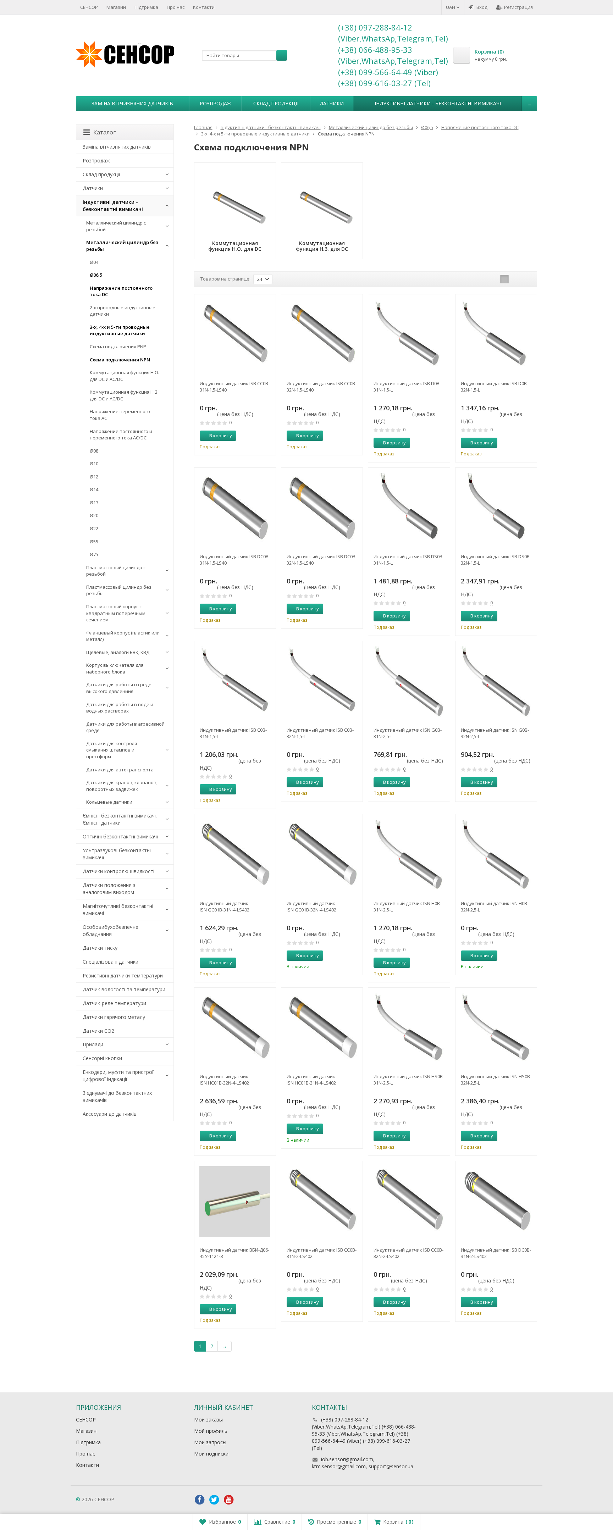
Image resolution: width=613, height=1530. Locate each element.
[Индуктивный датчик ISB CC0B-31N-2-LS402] (322, 1201)
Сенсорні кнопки (102, 1058)
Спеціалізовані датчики (110, 961)
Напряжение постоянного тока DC (121, 291)
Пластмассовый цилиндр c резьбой (115, 570)
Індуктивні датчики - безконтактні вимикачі (438, 103)
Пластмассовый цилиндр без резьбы (118, 590)
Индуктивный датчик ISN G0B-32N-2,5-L (495, 733)
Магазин (116, 7)
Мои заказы (208, 1419)
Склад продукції (275, 103)
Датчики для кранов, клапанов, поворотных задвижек (122, 785)
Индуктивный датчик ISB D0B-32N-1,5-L (494, 386)
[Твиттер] (214, 1500)
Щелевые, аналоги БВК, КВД (117, 652)
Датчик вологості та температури (124, 989)
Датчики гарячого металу (114, 1017)
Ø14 (94, 489)
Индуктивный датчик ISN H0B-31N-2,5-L (407, 906)
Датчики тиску (100, 947)
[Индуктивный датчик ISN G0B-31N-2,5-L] (408, 681)
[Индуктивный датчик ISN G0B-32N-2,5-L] (496, 681)
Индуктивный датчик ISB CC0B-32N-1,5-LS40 (322, 386)
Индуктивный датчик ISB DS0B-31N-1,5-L (409, 559)
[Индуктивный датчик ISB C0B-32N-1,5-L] (322, 681)
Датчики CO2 (98, 1030)
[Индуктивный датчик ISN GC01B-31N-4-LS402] (235, 855)
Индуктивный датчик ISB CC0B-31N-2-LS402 (322, 1253)
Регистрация (518, 7)
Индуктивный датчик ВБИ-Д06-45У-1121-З (234, 1253)
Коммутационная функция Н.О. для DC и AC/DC (124, 375)
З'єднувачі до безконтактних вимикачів (117, 1096)
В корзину (220, 435)
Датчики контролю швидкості (118, 871)
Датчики (332, 103)
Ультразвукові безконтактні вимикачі (117, 854)
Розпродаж (215, 103)
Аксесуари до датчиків (110, 1113)
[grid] (504, 279)
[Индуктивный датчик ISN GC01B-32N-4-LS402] (322, 855)
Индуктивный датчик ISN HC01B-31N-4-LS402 (311, 1079)
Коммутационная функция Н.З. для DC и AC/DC (124, 395)
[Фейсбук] (199, 1500)
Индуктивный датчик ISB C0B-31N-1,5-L (233, 733)
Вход (481, 7)
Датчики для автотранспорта (120, 769)
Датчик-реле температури (114, 1003)
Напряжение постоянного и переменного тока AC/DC (121, 434)
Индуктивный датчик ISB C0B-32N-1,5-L (320, 733)
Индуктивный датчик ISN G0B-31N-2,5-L (408, 733)
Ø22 (94, 528)
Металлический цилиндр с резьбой (116, 226)
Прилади (93, 1044)
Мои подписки (211, 1453)
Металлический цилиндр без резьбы (122, 245)
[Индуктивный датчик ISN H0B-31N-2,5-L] (408, 855)
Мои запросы (210, 1442)
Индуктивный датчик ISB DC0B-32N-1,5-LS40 (322, 559)
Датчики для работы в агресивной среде (125, 727)
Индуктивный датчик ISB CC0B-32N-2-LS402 (408, 1253)
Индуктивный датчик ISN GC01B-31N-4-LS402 (224, 906)
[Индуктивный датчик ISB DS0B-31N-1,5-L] (408, 508)
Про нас (175, 7)
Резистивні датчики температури (123, 975)
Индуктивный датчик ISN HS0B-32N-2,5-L (496, 1079)
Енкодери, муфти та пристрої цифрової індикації (118, 1075)
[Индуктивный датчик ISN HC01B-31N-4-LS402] (322, 1028)
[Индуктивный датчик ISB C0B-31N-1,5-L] (235, 681)
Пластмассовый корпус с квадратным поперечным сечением (115, 613)
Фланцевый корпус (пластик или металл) (123, 636)
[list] (515, 279)
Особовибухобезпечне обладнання (110, 930)
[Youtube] (228, 1500)
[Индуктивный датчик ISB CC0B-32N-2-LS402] (408, 1201)
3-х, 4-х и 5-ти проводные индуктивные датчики (120, 330)
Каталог (104, 132)
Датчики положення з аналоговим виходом (109, 889)
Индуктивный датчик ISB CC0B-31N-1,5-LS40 (235, 386)
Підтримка (146, 7)
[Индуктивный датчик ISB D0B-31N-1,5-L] (408, 335)
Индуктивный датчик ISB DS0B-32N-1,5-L (496, 559)
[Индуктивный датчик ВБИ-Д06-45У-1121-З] (235, 1201)
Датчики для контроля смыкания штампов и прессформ (111, 750)
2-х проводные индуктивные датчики (122, 310)
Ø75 (94, 554)
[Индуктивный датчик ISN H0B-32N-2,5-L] (496, 855)
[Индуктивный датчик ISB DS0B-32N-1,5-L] (496, 508)
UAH (451, 7)
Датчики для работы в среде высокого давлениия (118, 687)
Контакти (204, 7)
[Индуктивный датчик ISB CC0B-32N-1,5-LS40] (322, 335)
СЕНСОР (89, 7)
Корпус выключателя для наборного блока (114, 668)
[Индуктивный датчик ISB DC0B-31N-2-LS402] (496, 1201)
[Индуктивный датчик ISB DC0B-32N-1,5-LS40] (322, 508)
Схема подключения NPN (120, 359)
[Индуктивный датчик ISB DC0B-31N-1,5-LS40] (235, 508)
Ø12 (94, 476)
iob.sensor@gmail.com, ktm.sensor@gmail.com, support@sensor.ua (362, 1463)
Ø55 (94, 541)
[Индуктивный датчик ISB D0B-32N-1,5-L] (496, 335)
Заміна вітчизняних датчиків (132, 103)
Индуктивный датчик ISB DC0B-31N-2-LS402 (496, 1253)
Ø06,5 (96, 275)
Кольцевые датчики (109, 802)
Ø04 (94, 262)
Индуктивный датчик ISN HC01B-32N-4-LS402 (224, 1079)
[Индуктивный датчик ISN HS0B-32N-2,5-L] (496, 1028)
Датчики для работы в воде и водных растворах (119, 707)
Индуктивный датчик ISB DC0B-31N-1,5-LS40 (235, 559)
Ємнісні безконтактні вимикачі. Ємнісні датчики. (120, 819)
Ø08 (94, 451)
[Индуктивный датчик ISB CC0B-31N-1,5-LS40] (235, 335)
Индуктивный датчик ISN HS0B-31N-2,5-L (409, 1079)
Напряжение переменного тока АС (120, 414)
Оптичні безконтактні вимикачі (120, 836)
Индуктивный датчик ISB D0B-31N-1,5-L (407, 386)
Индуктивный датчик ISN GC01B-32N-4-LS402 (311, 906)
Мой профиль (210, 1431)
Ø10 (94, 463)
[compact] (526, 279)
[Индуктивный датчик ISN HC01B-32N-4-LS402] (235, 1028)
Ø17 (94, 502)
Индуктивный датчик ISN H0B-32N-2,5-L (495, 906)
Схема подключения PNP (118, 346)
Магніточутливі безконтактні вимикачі (118, 909)
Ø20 (94, 515)
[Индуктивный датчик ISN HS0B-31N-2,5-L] (408, 1028)
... (529, 103)
